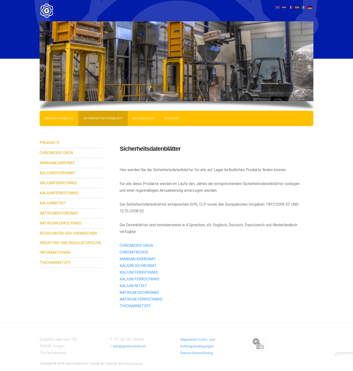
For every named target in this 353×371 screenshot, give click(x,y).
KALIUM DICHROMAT (138, 265)
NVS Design (134, 363)
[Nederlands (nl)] (284, 7)
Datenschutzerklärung (196, 353)
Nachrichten (144, 118)
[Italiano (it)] (303, 7)
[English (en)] (277, 7)
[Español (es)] (297, 7)
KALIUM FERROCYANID (139, 279)
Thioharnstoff (55, 262)
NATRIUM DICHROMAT (139, 292)
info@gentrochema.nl (129, 346)
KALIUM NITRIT (133, 286)
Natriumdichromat (59, 213)
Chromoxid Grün (56, 153)
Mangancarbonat (57, 163)
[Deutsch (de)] (310, 7)
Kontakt (172, 118)
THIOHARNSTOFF (135, 306)
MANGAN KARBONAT (138, 259)
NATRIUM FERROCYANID (141, 299)
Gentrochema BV (58, 118)
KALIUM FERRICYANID (139, 272)
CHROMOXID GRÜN (136, 245)
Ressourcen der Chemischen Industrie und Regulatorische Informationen (70, 243)
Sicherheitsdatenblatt (103, 118)
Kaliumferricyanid (58, 183)
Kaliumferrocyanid (59, 193)
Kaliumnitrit (53, 203)
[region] (176, 61)
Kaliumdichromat (58, 173)
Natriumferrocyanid (60, 223)
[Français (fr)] (290, 7)
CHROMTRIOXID (134, 252)
